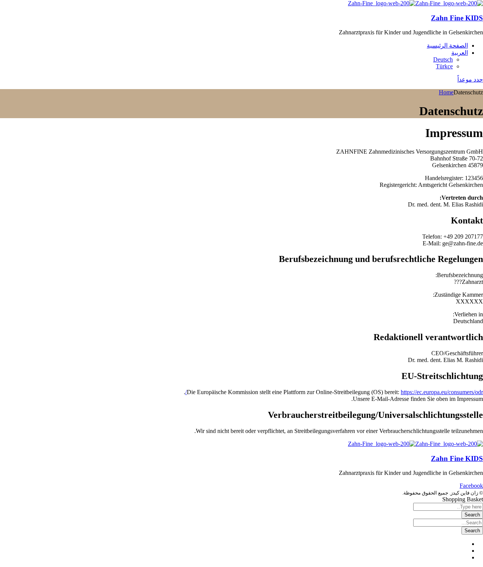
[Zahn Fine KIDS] (449, 3)
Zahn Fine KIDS (457, 18)
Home (446, 92)
